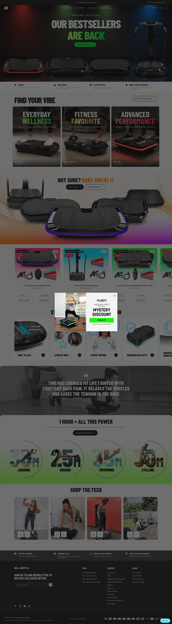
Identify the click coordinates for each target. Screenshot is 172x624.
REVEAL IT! (102, 320)
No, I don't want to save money (101, 324)
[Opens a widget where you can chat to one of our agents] (165, 621)
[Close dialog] (114, 295)
